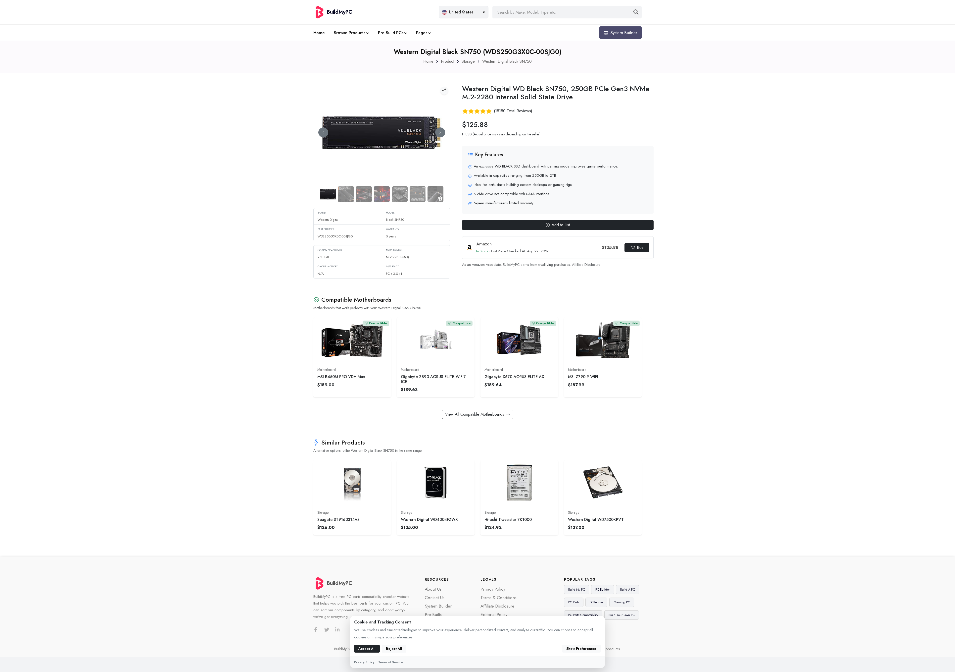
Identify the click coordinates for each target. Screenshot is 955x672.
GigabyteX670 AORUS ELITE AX (514, 376)
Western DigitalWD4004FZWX (429, 519)
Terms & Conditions (498, 598)
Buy (640, 247)
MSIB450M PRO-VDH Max (341, 376)
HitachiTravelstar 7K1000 (508, 519)
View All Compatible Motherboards (474, 414)
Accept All (367, 648)
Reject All (394, 648)
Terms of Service (390, 662)
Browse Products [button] (349, 33)
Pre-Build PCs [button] (390, 33)
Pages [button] (421, 33)
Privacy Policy (492, 589)
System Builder (438, 606)
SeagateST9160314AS (338, 519)
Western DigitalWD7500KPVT (596, 519)
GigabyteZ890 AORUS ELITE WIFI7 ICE (433, 379)
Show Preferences (581, 648)
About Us (433, 589)
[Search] (636, 12)
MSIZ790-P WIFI (583, 376)
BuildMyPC (339, 583)
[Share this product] (444, 91)
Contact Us (434, 598)
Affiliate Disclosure (586, 264)
